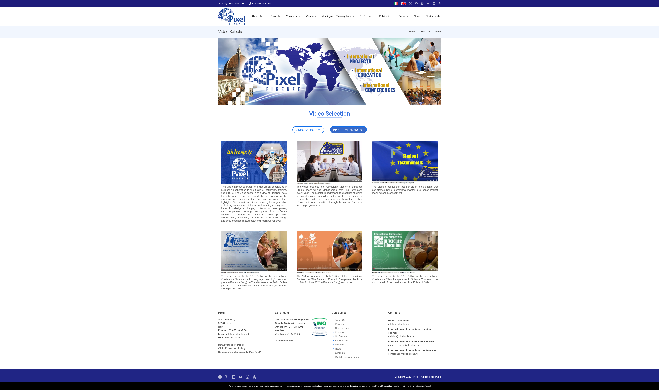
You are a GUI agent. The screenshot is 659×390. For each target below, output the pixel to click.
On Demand (366, 16)
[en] (403, 3)
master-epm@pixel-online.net (404, 345)
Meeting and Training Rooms (338, 16)
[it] (396, 3)
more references (284, 340)
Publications (386, 16)
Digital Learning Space (347, 357)
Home (412, 31)
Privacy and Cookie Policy (369, 386)
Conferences (293, 16)
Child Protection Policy (231, 348)
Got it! (428, 386)
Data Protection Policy (231, 344)
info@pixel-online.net (399, 324)
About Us (257, 16)
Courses (311, 16)
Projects (275, 16)
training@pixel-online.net (401, 336)
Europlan (340, 353)
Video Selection (308, 129)
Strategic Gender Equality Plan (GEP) (240, 352)
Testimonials (433, 16)
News (417, 16)
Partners (403, 16)
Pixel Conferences (348, 129)
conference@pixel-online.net (403, 353)
